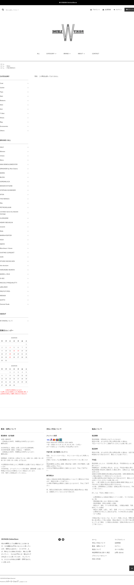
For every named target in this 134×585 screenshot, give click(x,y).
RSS (93, 559)
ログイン (119, 9)
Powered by (3, 581)
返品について (96, 549)
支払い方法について (98, 543)
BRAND (66, 53)
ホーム (2, 64)
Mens (8, 66)
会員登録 (108, 9)
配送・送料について (98, 546)
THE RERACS (11, 68)
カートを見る (119, 549)
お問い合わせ (119, 552)
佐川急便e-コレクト (66, 460)
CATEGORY (50, 53)
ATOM (98, 559)
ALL (38, 53)
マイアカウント (120, 539)
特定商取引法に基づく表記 (101, 552)
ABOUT (80, 53)
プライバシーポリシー (99, 556)
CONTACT (95, 53)
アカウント (96, 9)
